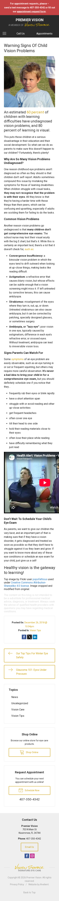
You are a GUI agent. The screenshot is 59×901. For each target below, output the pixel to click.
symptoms (17, 359)
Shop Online (31, 752)
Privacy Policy (17, 884)
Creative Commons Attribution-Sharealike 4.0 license (25, 584)
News (14, 697)
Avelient (44, 884)
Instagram (32, 856)
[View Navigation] (5, 33)
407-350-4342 (33, 838)
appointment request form (31, 11)
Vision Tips (35, 630)
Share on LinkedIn (35, 637)
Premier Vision (33, 877)
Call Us (21, 33)
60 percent (35, 112)
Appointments (44, 33)
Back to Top (29, 892)
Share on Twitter (29, 637)
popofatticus (40, 579)
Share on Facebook (24, 637)
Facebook (27, 856)
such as (29, 249)
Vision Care (17, 709)
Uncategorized (19, 703)
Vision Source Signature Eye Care (29, 867)
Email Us (29, 847)
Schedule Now (31, 790)
